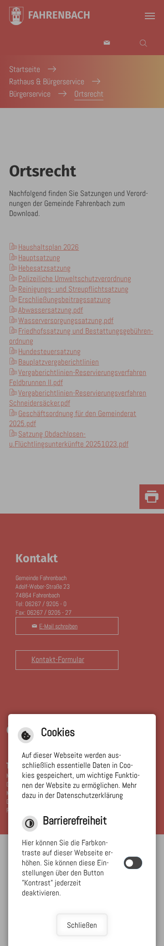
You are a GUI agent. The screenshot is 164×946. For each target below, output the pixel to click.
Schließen (82, 925)
